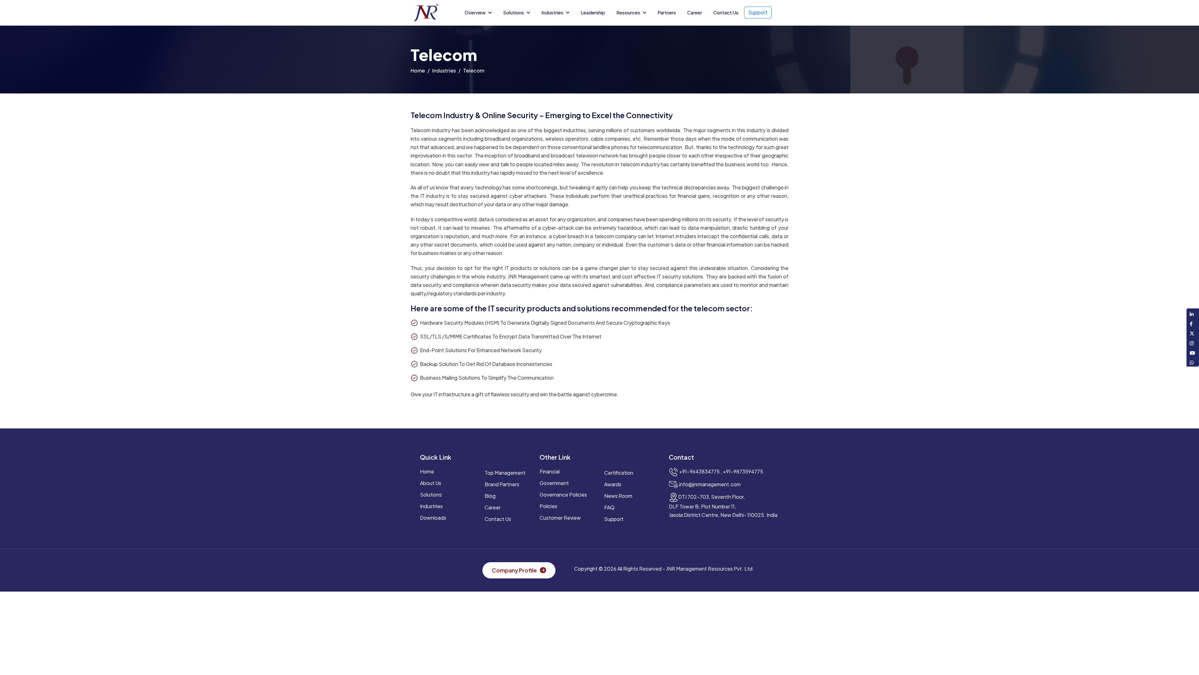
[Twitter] (1193, 333)
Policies (548, 506)
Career (694, 12)
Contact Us (725, 12)
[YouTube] (1193, 352)
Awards (612, 484)
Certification (618, 472)
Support (757, 12)
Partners (667, 12)
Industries (552, 12)
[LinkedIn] (1193, 313)
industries (431, 506)
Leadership (593, 12)
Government (554, 483)
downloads (433, 517)
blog (490, 495)
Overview (475, 12)
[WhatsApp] (1193, 362)
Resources (628, 12)
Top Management (505, 472)
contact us (498, 519)
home (418, 70)
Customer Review (560, 517)
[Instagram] (1193, 342)
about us (430, 483)
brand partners (502, 484)
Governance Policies (563, 494)
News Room (618, 495)
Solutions (513, 12)
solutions (431, 494)
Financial (550, 471)
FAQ (609, 507)
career (493, 507)
